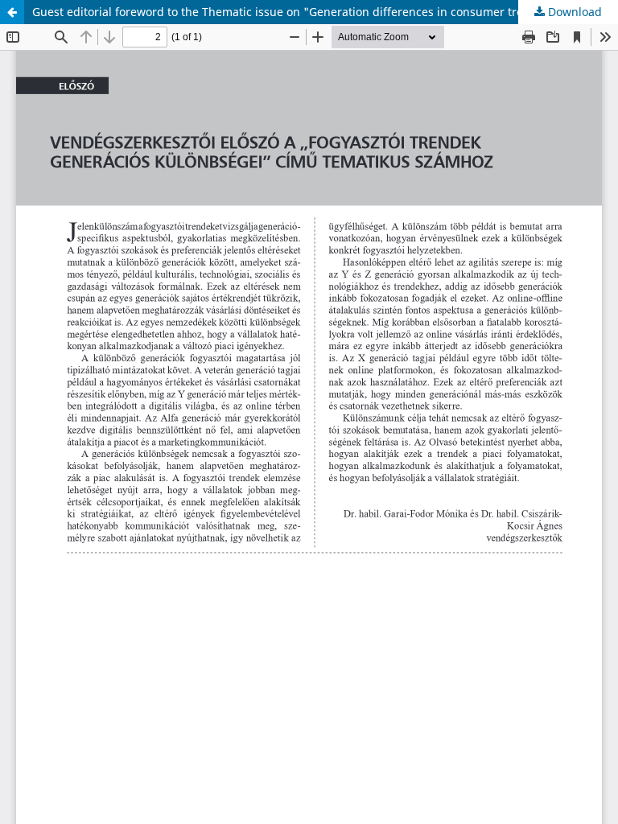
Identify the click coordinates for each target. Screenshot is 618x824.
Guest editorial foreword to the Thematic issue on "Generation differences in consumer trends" (290, 11)
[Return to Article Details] (12, 12)
